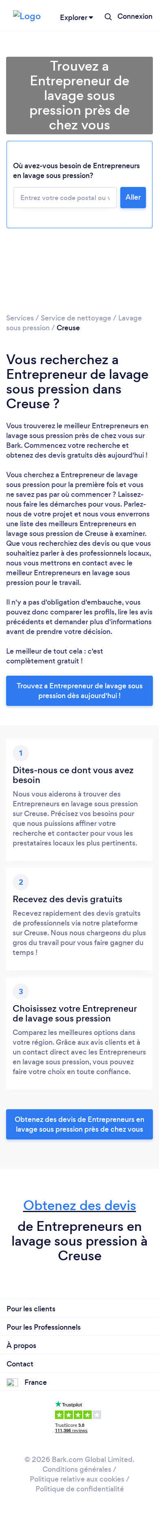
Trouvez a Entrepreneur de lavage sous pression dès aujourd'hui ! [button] (80, 691)
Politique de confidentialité (79, 1489)
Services (20, 318)
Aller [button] (133, 197)
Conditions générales (76, 1469)
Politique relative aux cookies (77, 1479)
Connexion (134, 16)
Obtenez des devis (79, 1205)
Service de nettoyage (76, 318)
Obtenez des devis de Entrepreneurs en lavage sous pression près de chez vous (79, 1124)
